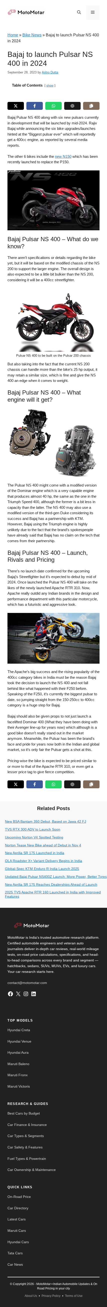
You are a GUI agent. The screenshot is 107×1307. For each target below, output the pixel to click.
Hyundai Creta (18, 1030)
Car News (15, 1264)
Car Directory (17, 1208)
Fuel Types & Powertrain (26, 1159)
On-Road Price (19, 1197)
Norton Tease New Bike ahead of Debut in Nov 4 (43, 845)
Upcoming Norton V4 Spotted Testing (34, 837)
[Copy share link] (91, 106)
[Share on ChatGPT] (72, 106)
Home (12, 35)
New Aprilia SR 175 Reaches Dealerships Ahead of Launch (51, 885)
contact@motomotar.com (27, 983)
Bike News (32, 35)
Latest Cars (16, 1219)
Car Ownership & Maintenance (31, 1170)
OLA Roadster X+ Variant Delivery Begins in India (43, 861)
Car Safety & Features (25, 1147)
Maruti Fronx (17, 1075)
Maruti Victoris (18, 1086)
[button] (79, 12)
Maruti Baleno (18, 1064)
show (50, 85)
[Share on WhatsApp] (53, 106)
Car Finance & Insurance (27, 1125)
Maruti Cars (16, 1231)
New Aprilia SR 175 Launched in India (34, 853)
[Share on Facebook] (34, 106)
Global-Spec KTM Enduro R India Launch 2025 (42, 869)
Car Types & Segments (25, 1136)
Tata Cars (15, 1253)
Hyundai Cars (18, 1242)
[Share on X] (15, 106)
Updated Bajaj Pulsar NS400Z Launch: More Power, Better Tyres (56, 877)
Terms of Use (74, 1296)
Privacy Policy (51, 1296)
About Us (31, 1296)
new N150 (63, 156)
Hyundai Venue (19, 1041)
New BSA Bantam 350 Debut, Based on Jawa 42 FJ (45, 821)
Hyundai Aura (18, 1052)
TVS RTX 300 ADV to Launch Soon (32, 829)
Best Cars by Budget (23, 1113)
